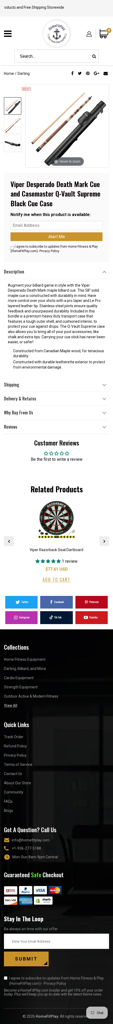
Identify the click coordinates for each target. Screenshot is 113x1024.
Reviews (10, 427)
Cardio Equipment (19, 678)
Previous (9, 541)
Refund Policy (15, 746)
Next (104, 541)
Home (9, 73)
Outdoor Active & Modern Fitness (31, 696)
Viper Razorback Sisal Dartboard (56, 550)
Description (14, 271)
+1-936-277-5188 (26, 848)
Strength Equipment (21, 687)
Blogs (8, 811)
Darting (24, 73)
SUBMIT (26, 959)
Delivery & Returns (20, 398)
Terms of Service (18, 764)
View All (10, 705)
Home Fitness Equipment (24, 659)
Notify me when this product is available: (51, 214)
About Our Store (17, 783)
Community (13, 792)
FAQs (8, 801)
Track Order (13, 737)
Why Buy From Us (18, 412)
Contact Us (13, 774)
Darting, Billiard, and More (25, 669)
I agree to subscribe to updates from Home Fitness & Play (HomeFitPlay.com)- (56, 981)
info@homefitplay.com (31, 840)
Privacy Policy (49, 251)
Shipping (11, 384)
